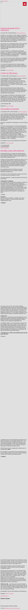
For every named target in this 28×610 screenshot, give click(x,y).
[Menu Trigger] (25, 4)
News (7, 70)
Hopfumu (6, 608)
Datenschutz (17, 608)
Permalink (11, 70)
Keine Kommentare (21, 32)
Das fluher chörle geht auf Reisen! (12, 150)
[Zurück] (1, 601)
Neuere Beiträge (5, 595)
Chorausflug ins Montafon (10, 109)
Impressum (11, 608)
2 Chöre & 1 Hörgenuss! (9, 73)
